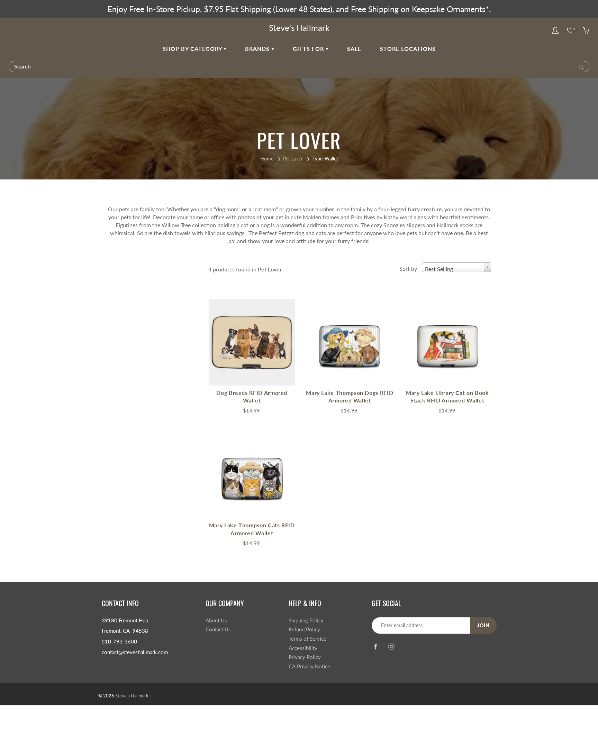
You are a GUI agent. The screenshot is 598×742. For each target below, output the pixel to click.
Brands (258, 48)
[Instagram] (391, 647)
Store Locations (408, 48)
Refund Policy (304, 629)
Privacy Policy (305, 657)
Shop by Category (193, 48)
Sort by (408, 268)
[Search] (579, 66)
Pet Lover (293, 158)
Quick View (251, 342)
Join (483, 625)
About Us (216, 620)
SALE (354, 48)
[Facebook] (375, 647)
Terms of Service (307, 639)
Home (266, 158)
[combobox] (456, 267)
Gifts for (309, 48)
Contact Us (218, 629)
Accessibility (303, 648)
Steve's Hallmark (299, 27)
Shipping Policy (306, 620)
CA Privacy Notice (309, 666)
